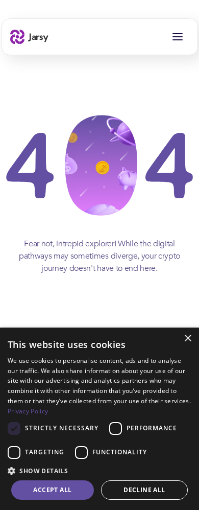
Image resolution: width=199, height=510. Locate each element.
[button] (99, 470)
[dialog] (99, 419)
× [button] (187, 338)
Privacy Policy (28, 411)
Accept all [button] (52, 489)
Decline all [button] (144, 489)
